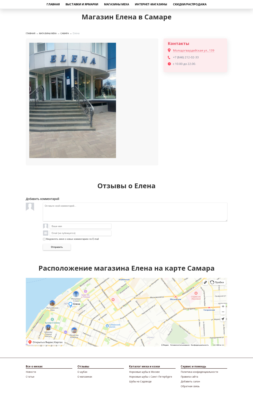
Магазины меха (116, 4)
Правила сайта (189, 376)
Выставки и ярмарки (82, 4)
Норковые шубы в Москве (144, 371)
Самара (64, 33)
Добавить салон (190, 381)
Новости (31, 371)
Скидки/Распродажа (190, 4)
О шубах (82, 371)
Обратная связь (190, 386)
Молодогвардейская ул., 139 (193, 50)
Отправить (57, 247)
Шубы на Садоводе (140, 381)
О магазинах (84, 376)
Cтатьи (30, 376)
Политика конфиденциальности (199, 371)
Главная (53, 4)
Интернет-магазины (151, 4)
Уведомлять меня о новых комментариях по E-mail (72, 239)
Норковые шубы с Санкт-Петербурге (150, 376)
